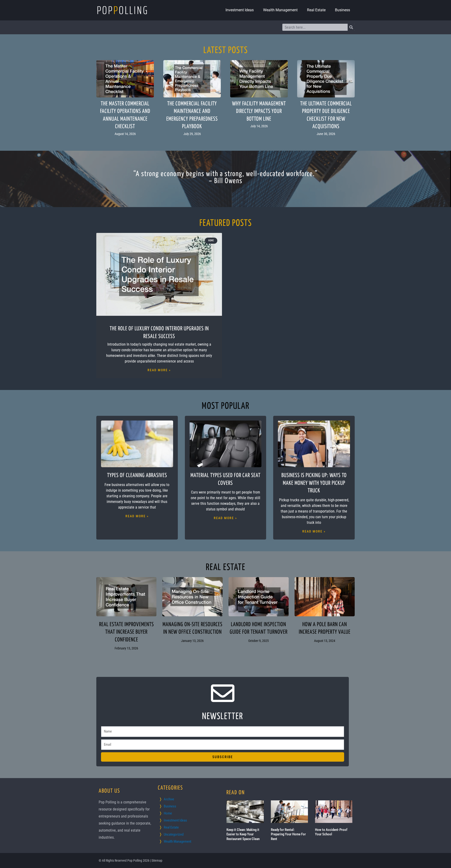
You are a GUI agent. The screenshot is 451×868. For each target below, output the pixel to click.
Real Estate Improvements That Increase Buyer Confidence (126, 632)
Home (168, 813)
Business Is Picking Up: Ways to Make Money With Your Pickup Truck (314, 483)
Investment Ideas (240, 10)
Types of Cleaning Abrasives (137, 475)
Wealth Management (280, 10)
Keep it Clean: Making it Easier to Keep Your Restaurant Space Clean (243, 834)
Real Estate (316, 10)
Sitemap (157, 860)
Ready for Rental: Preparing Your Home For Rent (288, 834)
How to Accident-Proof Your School (331, 832)
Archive (169, 799)
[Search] (351, 27)
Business (342, 10)
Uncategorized (173, 834)
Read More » (159, 370)
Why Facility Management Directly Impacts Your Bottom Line (259, 111)
